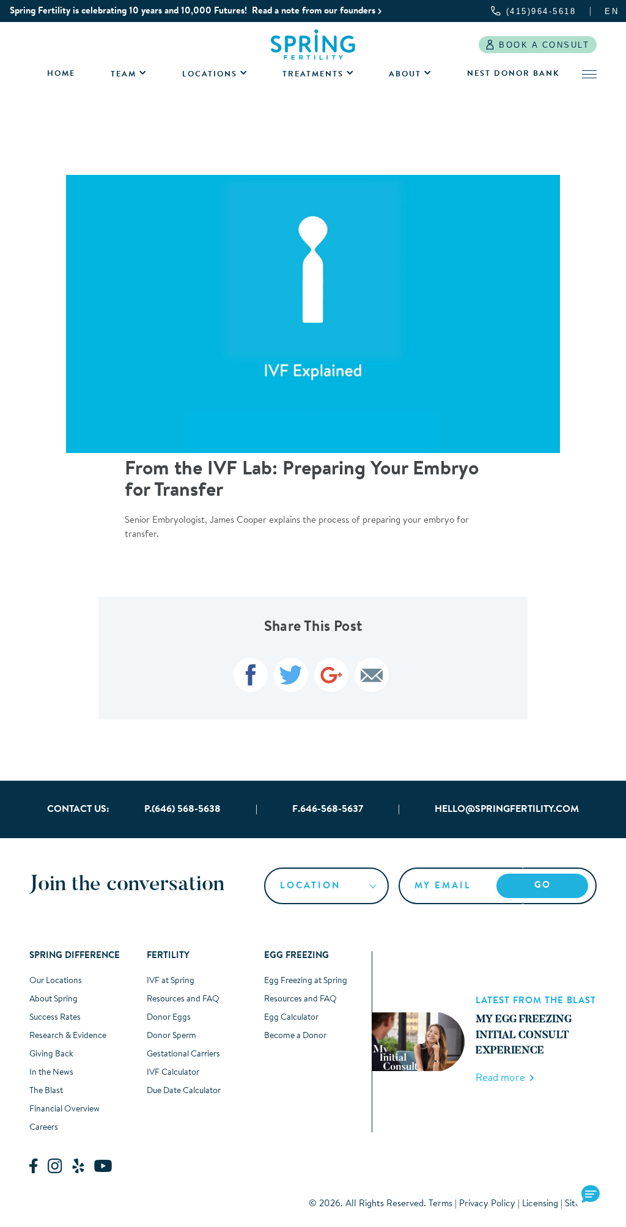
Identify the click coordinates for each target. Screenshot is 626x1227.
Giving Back (51, 1054)
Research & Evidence (67, 1036)
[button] (590, 1194)
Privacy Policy (487, 1204)
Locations (209, 74)
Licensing (540, 1204)
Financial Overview (64, 1109)
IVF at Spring (170, 981)
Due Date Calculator (184, 1091)
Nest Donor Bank (513, 74)
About (405, 74)
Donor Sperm (171, 1036)
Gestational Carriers (183, 1054)
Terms (440, 1204)
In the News (51, 1073)
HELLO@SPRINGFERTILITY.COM (507, 809)
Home (61, 74)
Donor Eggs (169, 1018)
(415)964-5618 (541, 11)
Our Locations (55, 981)
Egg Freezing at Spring (305, 981)
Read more (503, 1078)
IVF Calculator (173, 1073)
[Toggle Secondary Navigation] (589, 74)
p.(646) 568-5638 (182, 809)
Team (123, 74)
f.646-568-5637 (327, 809)
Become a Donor (295, 1036)
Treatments (313, 74)
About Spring (53, 999)
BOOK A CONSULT (544, 45)
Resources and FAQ (183, 999)
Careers (43, 1128)
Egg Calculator (291, 1018)
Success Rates (55, 1018)
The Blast (46, 1091)
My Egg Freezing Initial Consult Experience (524, 1035)
